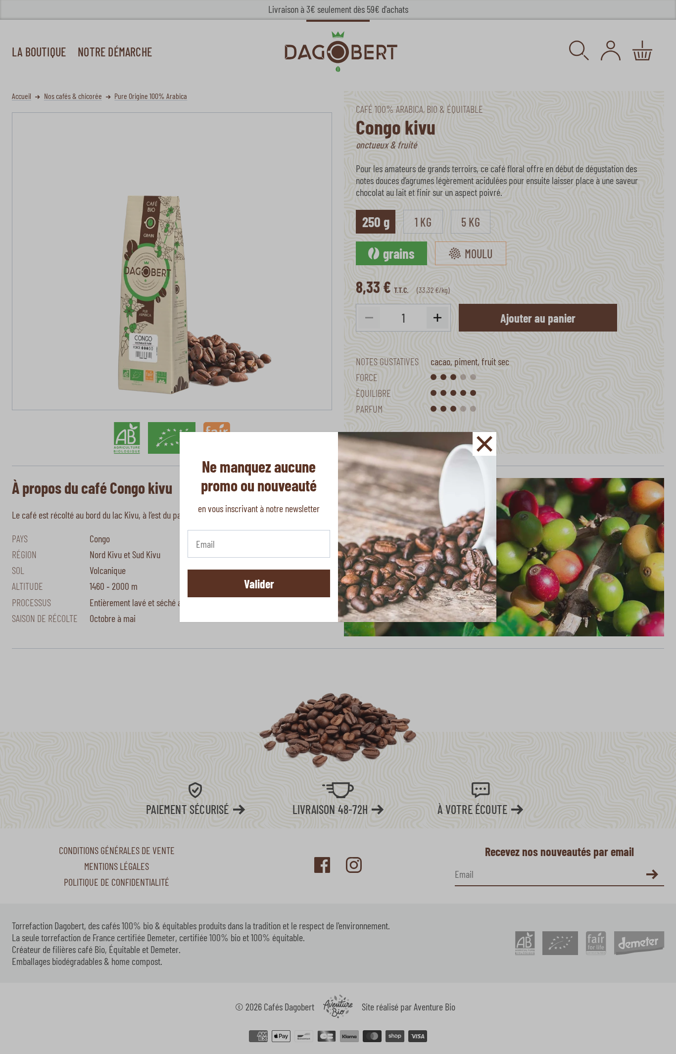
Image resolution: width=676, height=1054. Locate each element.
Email (205, 542)
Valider (259, 583)
